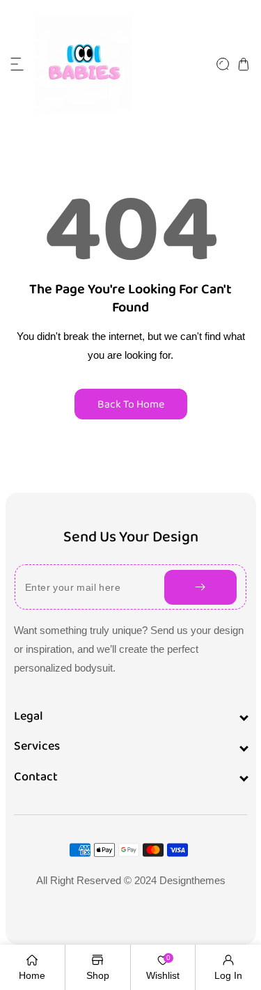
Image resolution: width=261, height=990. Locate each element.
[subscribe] (200, 587)
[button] (17, 64)
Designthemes (192, 880)
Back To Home (130, 404)
